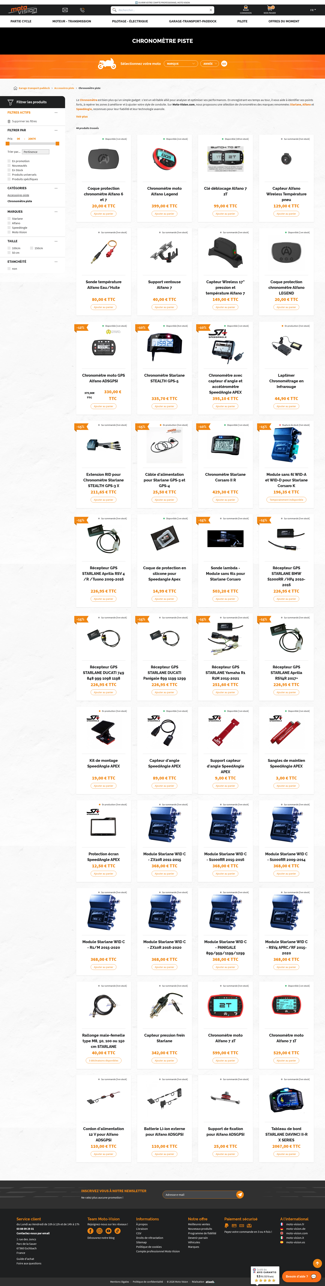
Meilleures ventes (199, 1224)
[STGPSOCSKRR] (286, 538)
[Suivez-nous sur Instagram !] (99, 1231)
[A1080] (225, 1006)
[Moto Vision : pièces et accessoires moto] (23, 10)
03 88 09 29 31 (25, 1229)
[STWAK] (286, 445)
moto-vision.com (297, 1233)
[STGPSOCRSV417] (286, 638)
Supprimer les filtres (24, 121)
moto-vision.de (295, 1229)
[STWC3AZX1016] (165, 912)
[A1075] (286, 1006)
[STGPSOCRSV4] (104, 538)
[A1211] (286, 159)
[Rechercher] (115, 10)
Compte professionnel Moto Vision (158, 1251)
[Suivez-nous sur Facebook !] (90, 1231)
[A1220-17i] (225, 252)
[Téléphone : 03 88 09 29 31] (82, 10)
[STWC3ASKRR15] (225, 824)
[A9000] (225, 159)
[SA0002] (225, 346)
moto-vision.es (295, 1242)
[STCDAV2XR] (286, 1099)
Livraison (142, 1229)
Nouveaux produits (200, 1229)
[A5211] (286, 252)
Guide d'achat (25, 1259)
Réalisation (198, 1281)
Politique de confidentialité (148, 1281)
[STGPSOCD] (104, 638)
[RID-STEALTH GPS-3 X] (104, 445)
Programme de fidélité (202, 1233)
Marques (193, 1247)
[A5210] (104, 159)
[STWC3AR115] (104, 912)
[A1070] (165, 159)
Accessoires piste (18, 195)
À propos (142, 1224)
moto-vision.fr (295, 1224)
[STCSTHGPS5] (165, 346)
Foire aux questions (29, 1263)
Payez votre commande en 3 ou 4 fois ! (248, 1232)
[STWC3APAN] (225, 912)
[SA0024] (165, 538)
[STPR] (104, 1006)
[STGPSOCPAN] (165, 638)
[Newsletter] (240, 1194)
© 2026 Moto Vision (177, 1281)
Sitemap (141, 1242)
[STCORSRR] (225, 445)
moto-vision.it (295, 1238)
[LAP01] (286, 346)
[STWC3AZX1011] (165, 824)
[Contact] (65, 10)
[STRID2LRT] (225, 538)
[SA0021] (104, 731)
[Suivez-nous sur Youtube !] (109, 1231)
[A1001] (104, 346)
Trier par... (14, 151)
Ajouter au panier (103, 213)
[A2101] (104, 252)
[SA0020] (165, 731)
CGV (138, 1233)
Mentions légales (119, 1281)
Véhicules (194, 1242)
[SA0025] (104, 824)
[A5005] (165, 252)
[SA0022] (225, 731)
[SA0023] (286, 731)
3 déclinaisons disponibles (103, 1060)
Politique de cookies (149, 1247)
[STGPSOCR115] (225, 638)
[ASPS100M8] (165, 445)
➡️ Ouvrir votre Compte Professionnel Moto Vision (162, 2)
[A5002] (225, 1099)
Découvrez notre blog (101, 1238)
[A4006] (165, 1099)
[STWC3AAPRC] (286, 912)
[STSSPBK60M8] (165, 1006)
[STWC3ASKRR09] (286, 824)
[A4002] (104, 1099)
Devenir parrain (198, 1238)
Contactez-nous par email (33, 1233)
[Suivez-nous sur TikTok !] (116, 1231)
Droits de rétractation (149, 1238)
